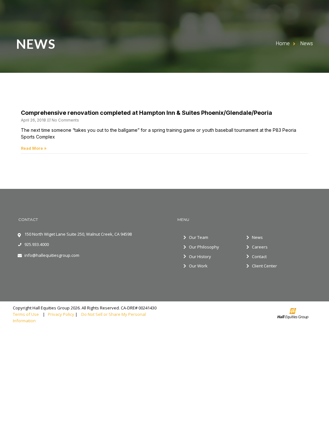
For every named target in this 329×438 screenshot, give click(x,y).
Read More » (34, 148)
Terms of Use (27, 314)
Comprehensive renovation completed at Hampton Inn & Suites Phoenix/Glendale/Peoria (146, 112)
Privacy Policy (61, 314)
